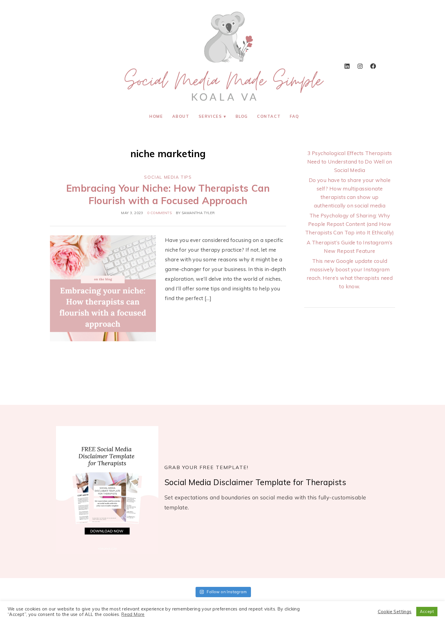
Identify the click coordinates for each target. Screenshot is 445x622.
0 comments (159, 213)
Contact (269, 116)
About (181, 116)
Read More (133, 614)
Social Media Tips (168, 177)
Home (156, 116)
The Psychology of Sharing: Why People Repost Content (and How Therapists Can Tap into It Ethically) (349, 224)
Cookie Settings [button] (395, 611)
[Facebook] (373, 66)
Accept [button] (427, 611)
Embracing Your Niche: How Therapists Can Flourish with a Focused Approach (168, 194)
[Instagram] (360, 66)
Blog (242, 116)
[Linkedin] (347, 66)
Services (210, 116)
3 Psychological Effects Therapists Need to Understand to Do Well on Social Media (349, 161)
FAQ (294, 116)
